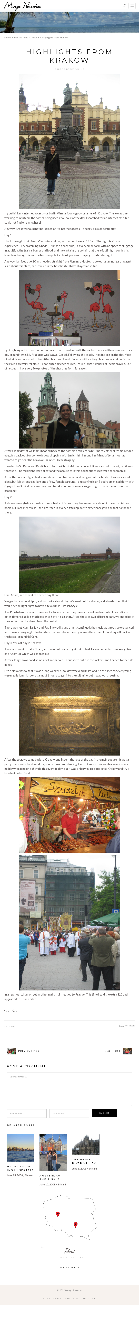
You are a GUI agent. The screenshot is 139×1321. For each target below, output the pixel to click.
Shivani (9, 1026)
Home (7, 37)
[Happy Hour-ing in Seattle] (20, 1148)
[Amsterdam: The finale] (53, 1152)
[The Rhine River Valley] (86, 1144)
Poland (35, 37)
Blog (76, 1298)
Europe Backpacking (70, 69)
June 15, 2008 (15, 1175)
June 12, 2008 (47, 1184)
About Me (89, 1298)
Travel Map (61, 1298)
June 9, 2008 (79, 1168)
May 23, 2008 (127, 1026)
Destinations (21, 37)
